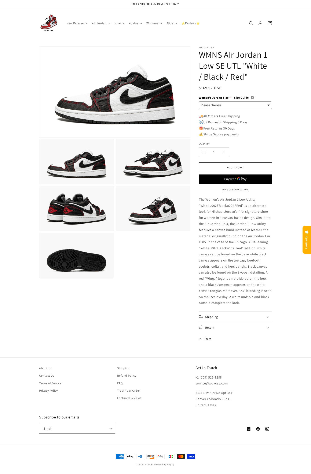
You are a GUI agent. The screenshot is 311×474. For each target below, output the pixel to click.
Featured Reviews (129, 398)
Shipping (123, 368)
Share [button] (208, 339)
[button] (77, 23)
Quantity (204, 144)
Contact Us (46, 375)
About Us (45, 368)
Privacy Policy (48, 390)
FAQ (119, 383)
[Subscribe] (110, 429)
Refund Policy (126, 375)
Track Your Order (128, 390)
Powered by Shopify (164, 464)
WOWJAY (149, 464)
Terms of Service (50, 383)
